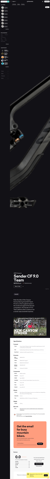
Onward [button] (46, 475)
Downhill (16, 294)
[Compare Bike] (23, 286)
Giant (6, 40)
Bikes (2, 73)
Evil (5, 38)
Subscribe (47, 1)
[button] (32, 476)
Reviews (22, 4)
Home (2, 71)
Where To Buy (17, 286)
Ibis (1, 38)
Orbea (2, 40)
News (2, 78)
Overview (14, 4)
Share (47, 7)
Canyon (6, 34)
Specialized (3, 41)
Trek (1, 34)
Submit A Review (39, 463)
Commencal (3, 37)
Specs (18, 4)
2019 (15, 273)
